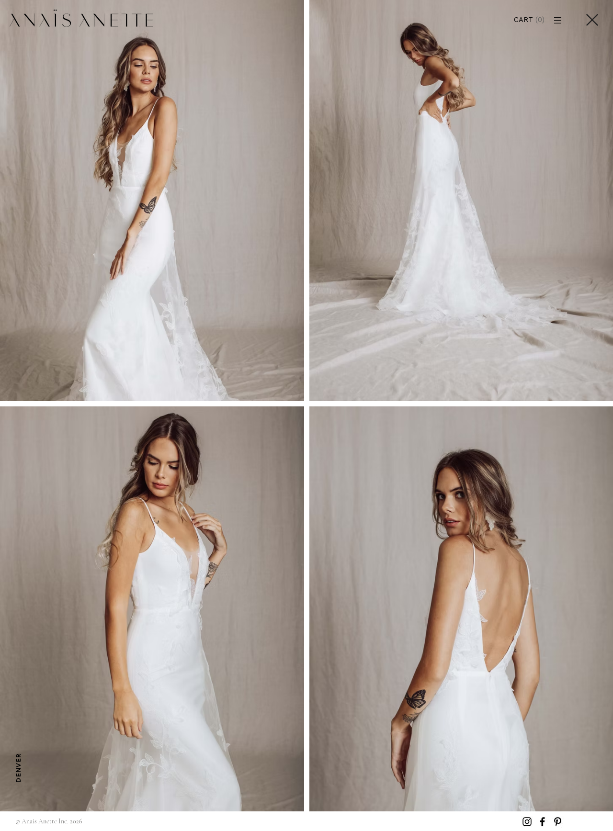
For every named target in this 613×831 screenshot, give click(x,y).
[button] (533, 20)
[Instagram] (527, 822)
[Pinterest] (558, 822)
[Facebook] (542, 822)
